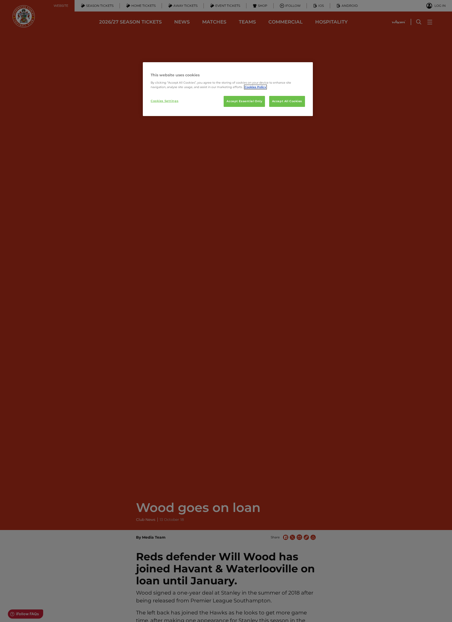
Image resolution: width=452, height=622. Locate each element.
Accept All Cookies (287, 101)
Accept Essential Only (244, 101)
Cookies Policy (255, 87)
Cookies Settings (164, 101)
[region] (228, 89)
